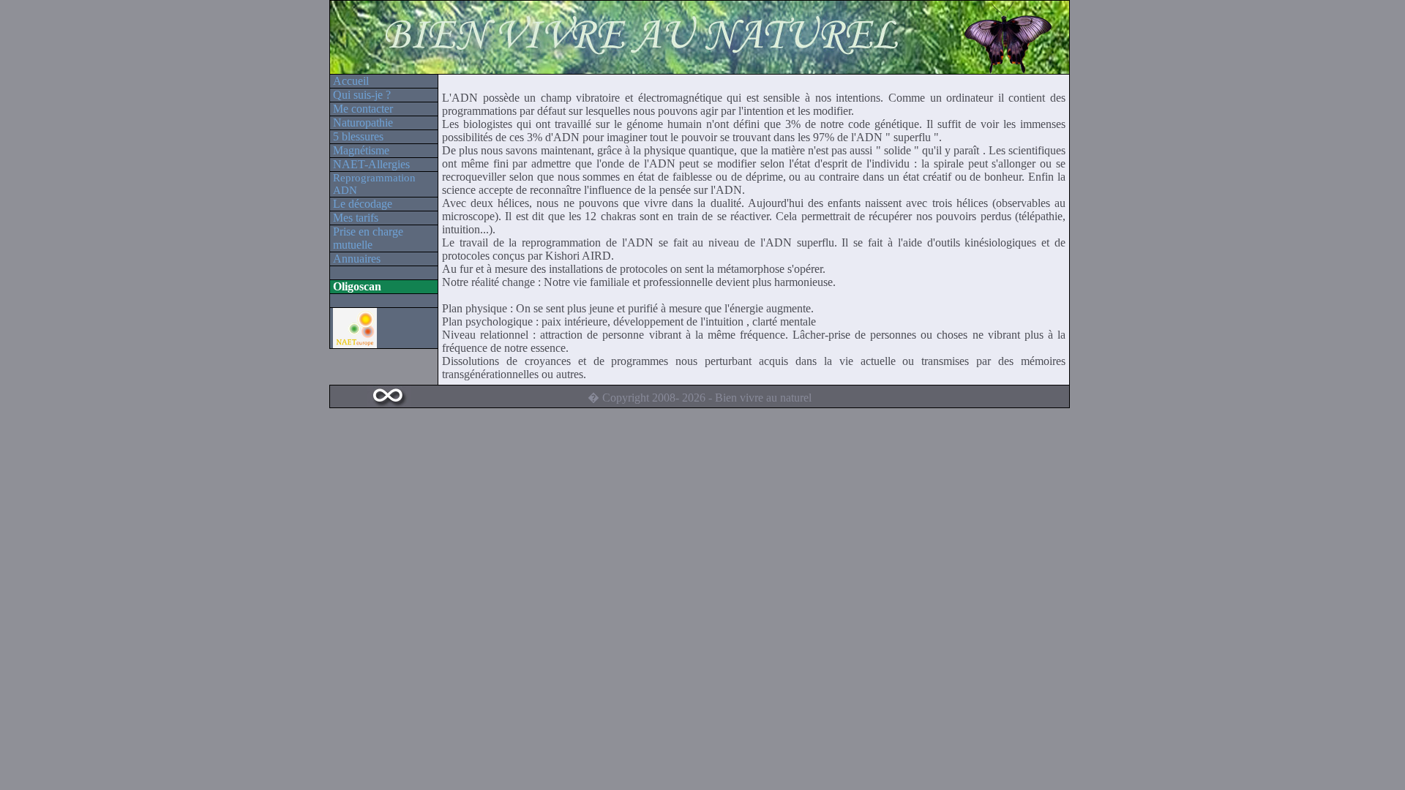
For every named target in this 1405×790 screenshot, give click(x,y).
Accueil (351, 81)
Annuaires (357, 258)
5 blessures (358, 136)
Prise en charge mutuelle (368, 238)
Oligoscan (357, 286)
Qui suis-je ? (362, 95)
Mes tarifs (355, 217)
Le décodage (362, 204)
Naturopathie (363, 122)
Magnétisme (361, 150)
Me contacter (363, 108)
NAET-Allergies (371, 164)
